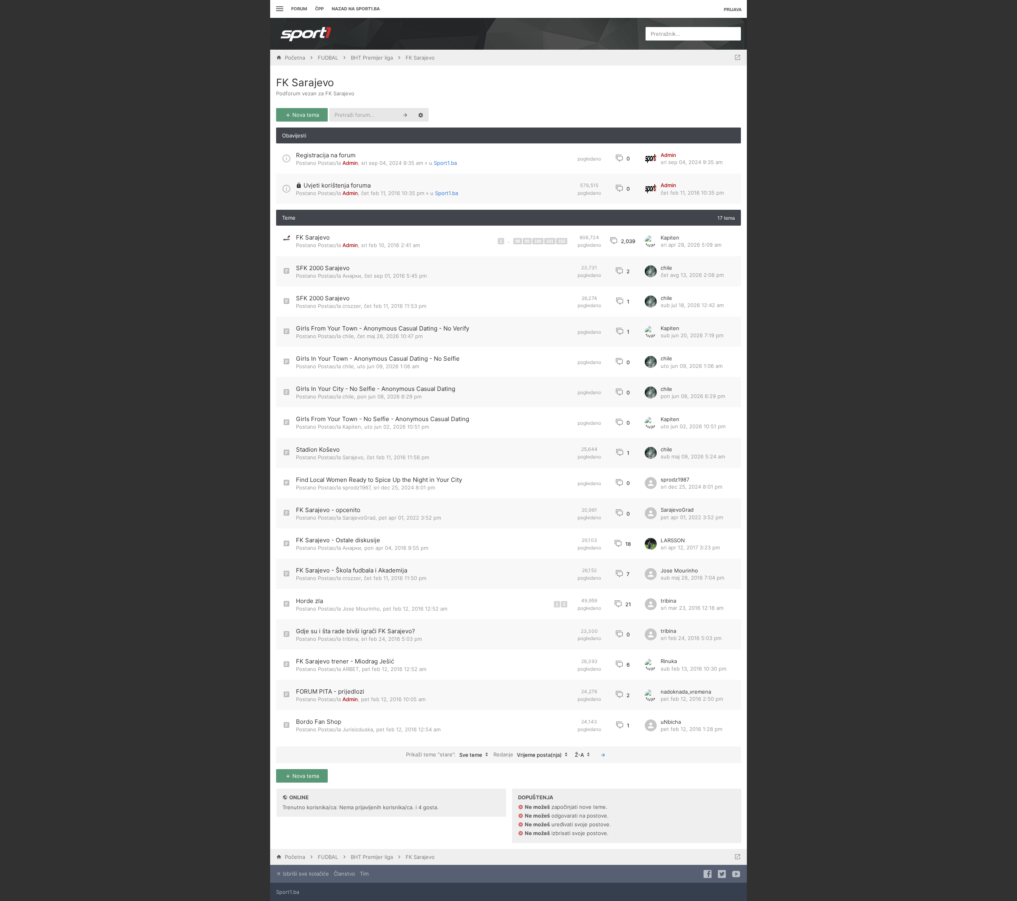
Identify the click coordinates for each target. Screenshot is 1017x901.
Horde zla (309, 601)
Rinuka (669, 661)
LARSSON (673, 540)
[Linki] (278, 9)
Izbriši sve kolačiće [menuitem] (305, 873)
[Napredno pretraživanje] (421, 115)
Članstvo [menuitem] (344, 873)
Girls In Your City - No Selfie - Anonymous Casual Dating (375, 388)
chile (666, 268)
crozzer (351, 306)
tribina (668, 600)
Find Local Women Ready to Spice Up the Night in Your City (379, 479)
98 (517, 241)
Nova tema (305, 115)
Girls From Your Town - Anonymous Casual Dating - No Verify (382, 328)
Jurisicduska (357, 729)
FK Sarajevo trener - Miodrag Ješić (345, 661)
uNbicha (671, 722)
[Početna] (306, 34)
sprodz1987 (356, 487)
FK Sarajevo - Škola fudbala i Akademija (351, 570)
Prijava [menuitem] (733, 9)
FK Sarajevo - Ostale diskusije (338, 540)
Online (299, 797)
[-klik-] (603, 755)
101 (549, 241)
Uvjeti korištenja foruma (337, 185)
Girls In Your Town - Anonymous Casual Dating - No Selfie (378, 358)
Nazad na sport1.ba (356, 9)
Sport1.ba (445, 163)
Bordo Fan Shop (318, 721)
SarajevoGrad (358, 517)
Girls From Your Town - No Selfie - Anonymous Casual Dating (382, 419)
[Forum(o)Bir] (737, 58)
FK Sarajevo (305, 82)
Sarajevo (352, 457)
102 (561, 241)
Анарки (351, 276)
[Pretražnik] (405, 115)
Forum (299, 9)
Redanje (527, 754)
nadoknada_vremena (686, 691)
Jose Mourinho (679, 570)
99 (527, 241)
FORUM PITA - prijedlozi (330, 691)
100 (537, 241)
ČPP (319, 9)
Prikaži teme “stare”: (444, 754)
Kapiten (670, 237)
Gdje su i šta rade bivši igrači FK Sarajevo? (355, 631)
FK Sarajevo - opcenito (328, 510)
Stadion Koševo (318, 449)
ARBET (350, 669)
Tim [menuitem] (364, 873)
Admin (350, 163)
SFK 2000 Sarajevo (323, 268)
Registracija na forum (326, 155)
